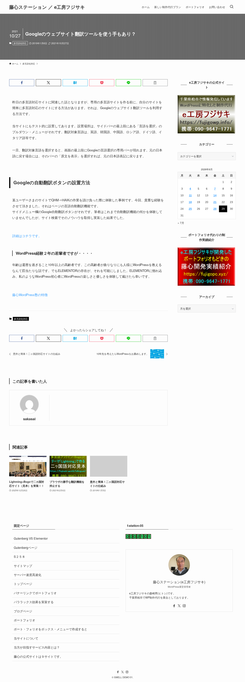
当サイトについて (26, 638)
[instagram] (184, 606)
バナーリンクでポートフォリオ (35, 593)
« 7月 (181, 223)
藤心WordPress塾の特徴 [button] (30, 294)
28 (214, 208)
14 (214, 195)
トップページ (23, 584)
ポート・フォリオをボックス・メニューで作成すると (50, 629)
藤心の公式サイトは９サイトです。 (38, 656)
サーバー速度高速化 (27, 575)
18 (190, 202)
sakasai (29, 419)
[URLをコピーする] (155, 82)
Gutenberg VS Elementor (31, 538)
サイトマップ (23, 566)
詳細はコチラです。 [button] (27, 235)
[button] (21, 82)
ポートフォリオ (24, 620)
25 (190, 208)
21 (214, 202)
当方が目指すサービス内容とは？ (37, 647)
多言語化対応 (20, 43)
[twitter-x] (179, 606)
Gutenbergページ (25, 547)
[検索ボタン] (231, 7)
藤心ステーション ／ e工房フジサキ (47, 7)
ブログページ (23, 611)
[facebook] (174, 606)
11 (190, 195)
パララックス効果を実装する (34, 602)
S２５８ (19, 556)
